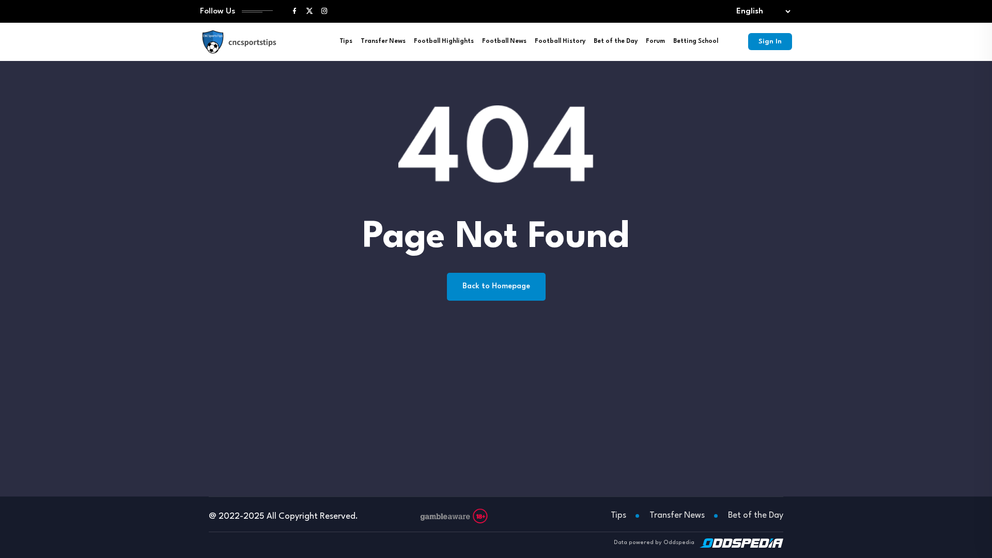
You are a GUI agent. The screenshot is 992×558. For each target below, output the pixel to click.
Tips (345, 41)
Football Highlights (444, 41)
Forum (655, 41)
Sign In (770, 41)
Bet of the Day (616, 41)
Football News (504, 41)
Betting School (695, 41)
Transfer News (383, 41)
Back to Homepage (496, 286)
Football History (560, 41)
